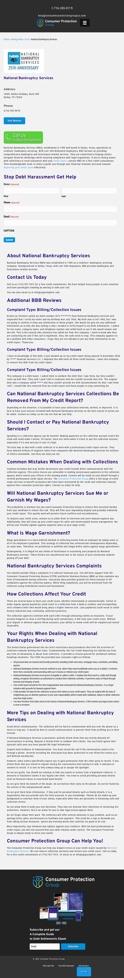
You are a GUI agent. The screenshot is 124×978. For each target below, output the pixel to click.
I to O (27, 39)
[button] (23, 137)
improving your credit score (18, 167)
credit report (60, 161)
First (6, 196)
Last (64, 196)
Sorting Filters (17, 39)
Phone (11, 202)
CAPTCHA (9, 230)
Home (6, 39)
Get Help (84, 972)
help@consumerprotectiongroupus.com (62, 15)
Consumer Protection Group (73, 478)
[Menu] (85, 23)
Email (11, 216)
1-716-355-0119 (62, 8)
